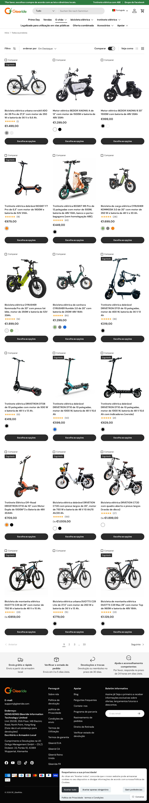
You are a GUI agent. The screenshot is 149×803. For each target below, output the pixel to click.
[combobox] (68, 11)
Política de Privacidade (72, 797)
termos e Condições (94, 797)
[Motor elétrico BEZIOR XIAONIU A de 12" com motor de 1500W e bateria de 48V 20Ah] (74, 84)
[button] (120, 10)
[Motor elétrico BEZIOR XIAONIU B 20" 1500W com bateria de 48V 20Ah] (122, 84)
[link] (33, 644)
